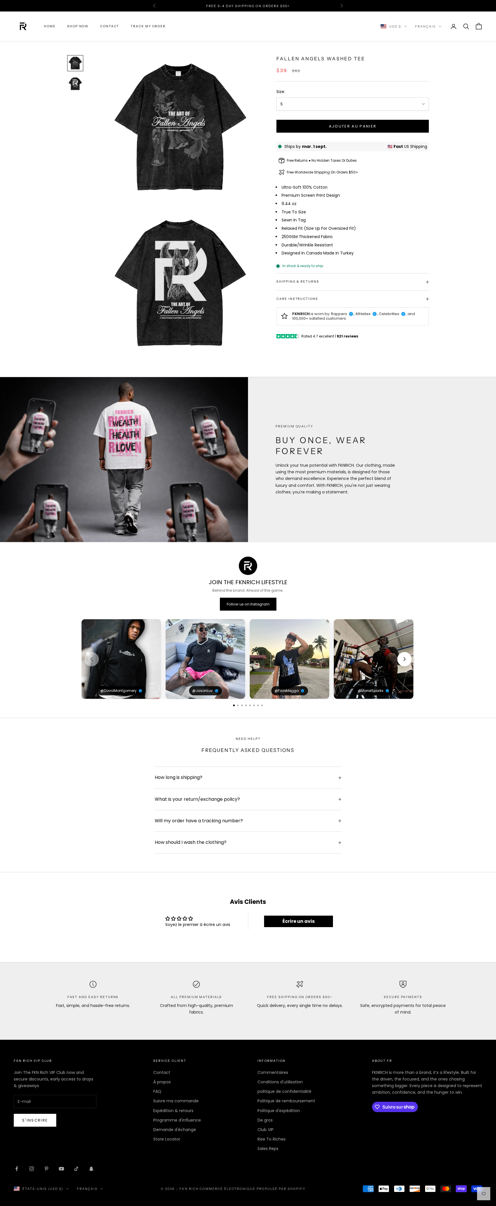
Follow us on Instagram (248, 604)
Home (50, 26)
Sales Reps (267, 1148)
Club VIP (265, 1129)
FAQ (157, 1091)
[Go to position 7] (258, 705)
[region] (248, 659)
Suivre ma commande (176, 1101)
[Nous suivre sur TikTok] (76, 1169)
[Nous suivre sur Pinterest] (46, 1169)
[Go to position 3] (242, 705)
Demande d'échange (174, 1129)
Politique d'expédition (278, 1111)
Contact (109, 26)
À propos (162, 1082)
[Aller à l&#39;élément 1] (75, 63)
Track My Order (148, 26)
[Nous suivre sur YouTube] (61, 1169)
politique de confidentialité (284, 1091)
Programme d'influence (177, 1120)
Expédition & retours (173, 1111)
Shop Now (78, 26)
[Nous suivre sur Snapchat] (91, 1169)
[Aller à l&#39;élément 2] (75, 84)
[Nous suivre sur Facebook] (17, 1169)
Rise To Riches (271, 1139)
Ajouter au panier (353, 126)
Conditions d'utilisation (280, 1082)
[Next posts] (404, 659)
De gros (265, 1120)
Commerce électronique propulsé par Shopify (252, 1189)
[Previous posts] (91, 659)
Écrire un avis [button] (298, 921)
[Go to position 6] (254, 705)
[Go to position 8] (262, 705)
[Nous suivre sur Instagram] (31, 1169)
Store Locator (166, 1139)
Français (425, 26)
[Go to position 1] (234, 705)
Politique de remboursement (286, 1101)
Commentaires (272, 1072)
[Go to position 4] (246, 705)
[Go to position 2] (238, 705)
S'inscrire (35, 1120)
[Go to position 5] (250, 705)
